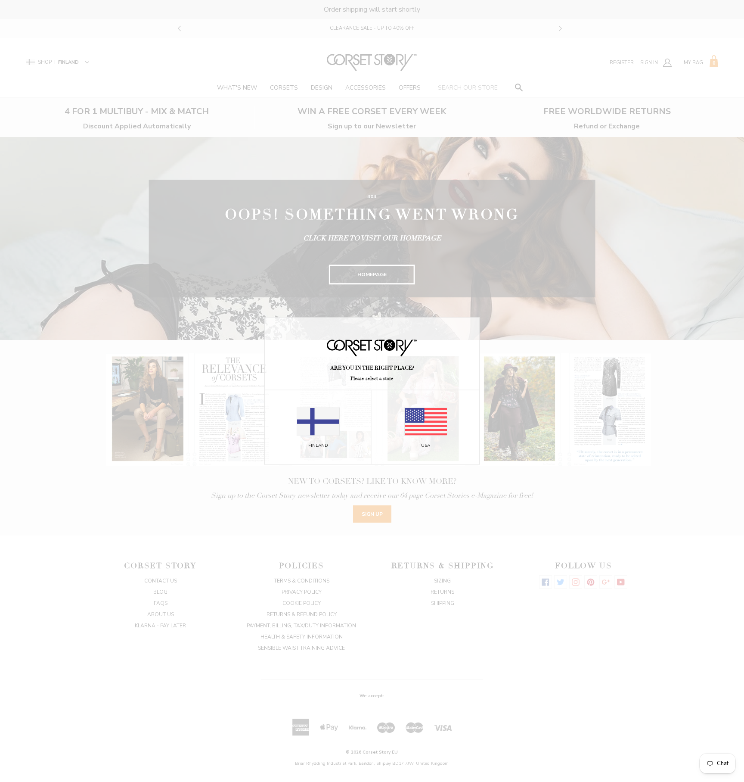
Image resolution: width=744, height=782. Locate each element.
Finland (318, 445)
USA (425, 445)
